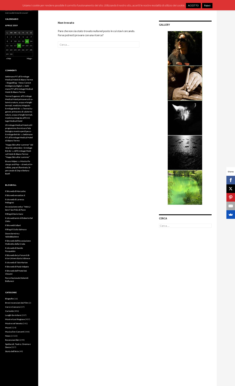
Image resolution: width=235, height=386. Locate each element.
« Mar (8, 58)
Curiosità (9, 311)
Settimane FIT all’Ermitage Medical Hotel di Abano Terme (19, 89)
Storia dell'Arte (12, 351)
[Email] (230, 206)
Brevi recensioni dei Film (16, 302)
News (7, 336)
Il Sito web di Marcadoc (15, 191)
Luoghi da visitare (13, 315)
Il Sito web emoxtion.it (15, 195)
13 (27, 41)
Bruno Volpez (11, 161)
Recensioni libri (12, 340)
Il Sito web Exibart (13, 225)
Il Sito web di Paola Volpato (17, 266)
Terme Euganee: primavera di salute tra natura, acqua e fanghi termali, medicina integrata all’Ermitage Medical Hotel (19, 114)
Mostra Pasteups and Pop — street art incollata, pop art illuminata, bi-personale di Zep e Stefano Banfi (19, 167)
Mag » (29, 58)
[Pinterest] (230, 197)
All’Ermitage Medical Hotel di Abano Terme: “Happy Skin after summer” (18, 154)
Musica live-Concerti (14, 331)
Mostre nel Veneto (13, 323)
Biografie (9, 298)
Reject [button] (207, 5)
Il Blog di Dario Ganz (14, 214)
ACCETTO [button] (193, 5)
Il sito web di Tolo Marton (16, 262)
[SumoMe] (230, 214)
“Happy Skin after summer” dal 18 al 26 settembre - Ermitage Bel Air (19, 147)
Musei (8, 327)
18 (19, 45)
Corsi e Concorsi (12, 307)
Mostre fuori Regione (15, 319)
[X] (230, 188)
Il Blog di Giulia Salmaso (15, 229)
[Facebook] (230, 180)
